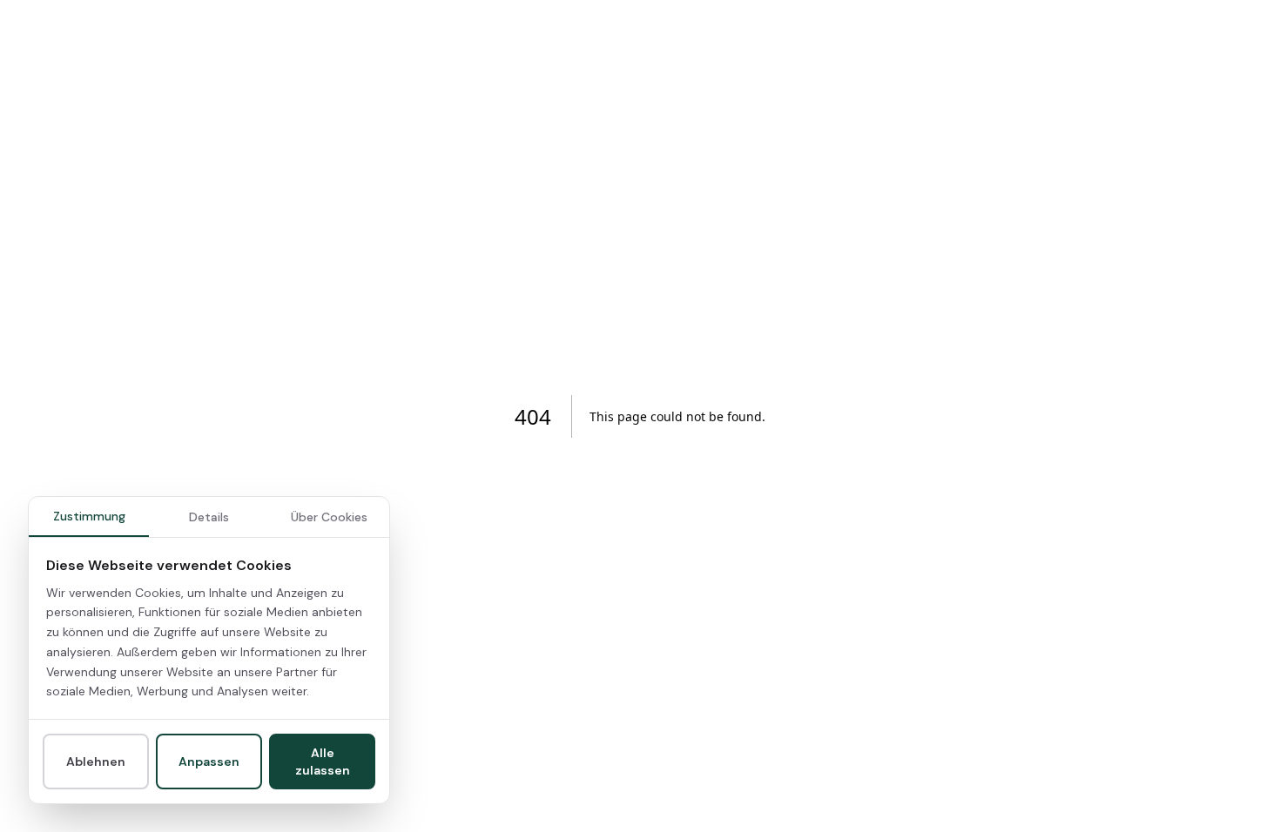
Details (209, 517)
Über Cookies (329, 517)
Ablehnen (95, 761)
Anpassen (209, 761)
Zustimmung (89, 516)
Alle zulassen (322, 761)
